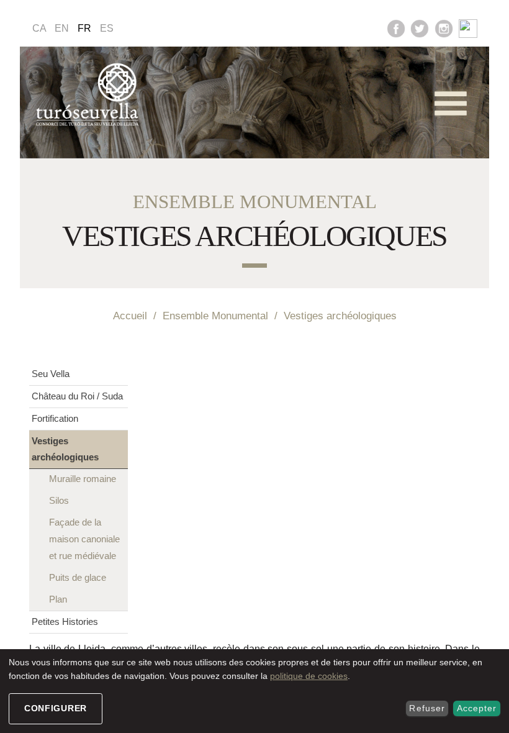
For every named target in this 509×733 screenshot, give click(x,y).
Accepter (477, 708)
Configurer (55, 708)
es (107, 28)
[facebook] (396, 27)
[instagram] (444, 27)
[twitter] (419, 27)
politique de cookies (309, 676)
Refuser (426, 708)
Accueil (130, 315)
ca (39, 28)
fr (84, 28)
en (62, 28)
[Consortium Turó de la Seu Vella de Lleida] (90, 95)
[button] (451, 103)
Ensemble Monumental (215, 315)
